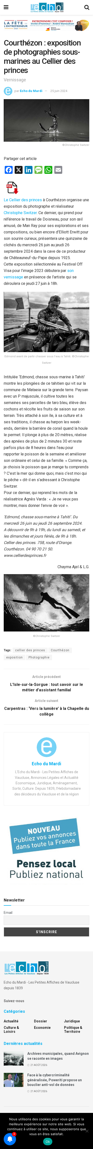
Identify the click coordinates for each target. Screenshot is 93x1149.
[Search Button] (86, 7)
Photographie (39, 657)
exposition (14, 657)
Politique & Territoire (73, 1030)
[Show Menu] (6, 7)
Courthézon (60, 650)
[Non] (86, 1130)
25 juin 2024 (58, 91)
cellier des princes (30, 650)
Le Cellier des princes (23, 200)
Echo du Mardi (31, 91)
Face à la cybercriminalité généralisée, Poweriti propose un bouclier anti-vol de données (54, 1080)
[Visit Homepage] (47, 7)
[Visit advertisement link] (46, 29)
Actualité (11, 1021)
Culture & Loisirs (11, 1030)
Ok (48, 1142)
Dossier (40, 1021)
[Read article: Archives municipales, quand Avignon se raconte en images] (14, 1058)
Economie (42, 1028)
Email (8, 913)
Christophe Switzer (20, 212)
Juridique (72, 1021)
